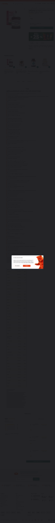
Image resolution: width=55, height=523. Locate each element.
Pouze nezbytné (17, 265)
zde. (23, 262)
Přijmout (26, 265)
